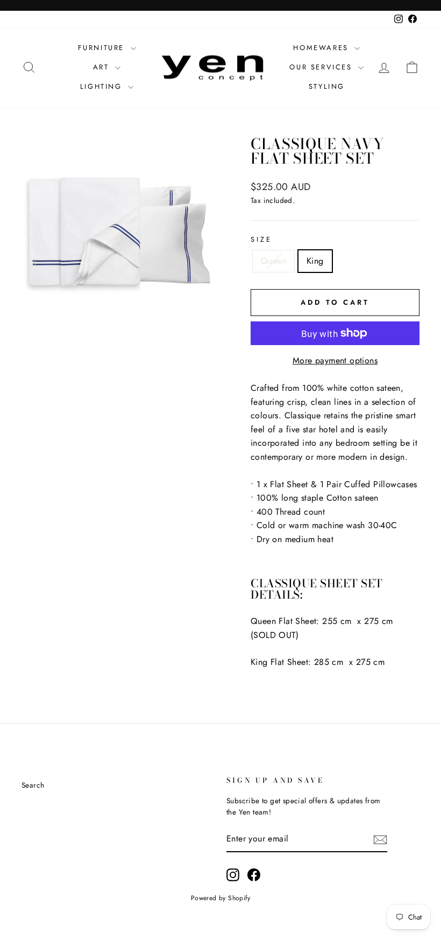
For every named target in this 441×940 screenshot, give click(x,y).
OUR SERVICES (322, 67)
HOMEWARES (322, 48)
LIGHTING (102, 86)
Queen (273, 261)
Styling (327, 86)
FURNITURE (103, 48)
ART (102, 67)
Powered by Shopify (220, 898)
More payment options (335, 360)
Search (33, 785)
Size (261, 239)
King (315, 261)
